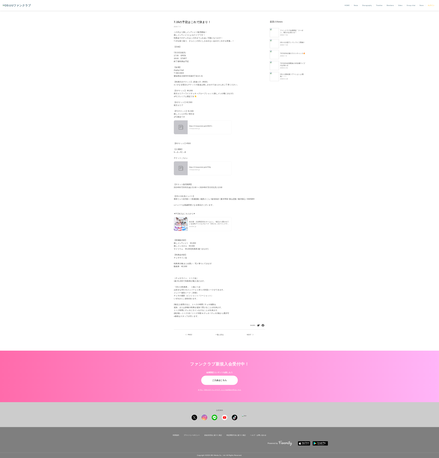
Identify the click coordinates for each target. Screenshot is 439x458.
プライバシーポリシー (192, 435)
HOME (347, 5)
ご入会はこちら (219, 380)
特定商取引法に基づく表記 (236, 435)
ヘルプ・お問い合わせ (258, 435)
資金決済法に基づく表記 (213, 435)
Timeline (379, 5)
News (356, 5)
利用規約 (176, 435)
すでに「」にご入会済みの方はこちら (219, 390)
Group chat (411, 5)
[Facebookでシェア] (263, 325)
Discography (367, 5)
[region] (289, 54)
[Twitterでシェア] (258, 325)
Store (421, 5)
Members (390, 5)
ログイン (431, 5)
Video (400, 5)
